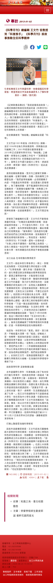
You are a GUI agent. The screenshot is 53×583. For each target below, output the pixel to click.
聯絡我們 (7, 571)
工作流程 (38, 571)
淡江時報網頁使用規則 (13, 574)
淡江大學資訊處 (36, 560)
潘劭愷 (13, 560)
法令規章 (17, 571)
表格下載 (28, 571)
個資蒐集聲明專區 (34, 574)
